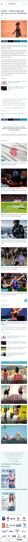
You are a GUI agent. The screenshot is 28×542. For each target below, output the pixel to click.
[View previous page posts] (13, 95)
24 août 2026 (4, 296)
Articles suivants (6, 333)
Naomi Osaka (14, 113)
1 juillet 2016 (5, 442)
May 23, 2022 (22, 108)
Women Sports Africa (19, 452)
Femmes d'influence (6, 406)
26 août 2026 (10, 84)
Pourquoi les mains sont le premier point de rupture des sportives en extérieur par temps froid (14, 241)
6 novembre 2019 (6, 382)
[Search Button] (25, 300)
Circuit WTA (6, 113)
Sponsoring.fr (17, 454)
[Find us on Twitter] (9, 461)
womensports (5, 18)
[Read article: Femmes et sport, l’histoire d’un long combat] (14, 434)
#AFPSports (8, 105)
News (3, 185)
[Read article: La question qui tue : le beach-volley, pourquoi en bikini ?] (14, 374)
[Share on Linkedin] (24, 41)
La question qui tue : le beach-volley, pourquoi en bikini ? (12, 379)
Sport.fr (8, 454)
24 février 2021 (5, 422)
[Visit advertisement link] (14, 540)
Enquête (4, 366)
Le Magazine (24, 3)
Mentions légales (19, 455)
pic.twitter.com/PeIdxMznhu (18, 105)
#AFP (3, 105)
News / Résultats (6, 319)
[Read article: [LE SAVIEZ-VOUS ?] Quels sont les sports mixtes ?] (14, 394)
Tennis (3, 115)
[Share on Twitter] (11, 41)
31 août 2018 (5, 402)
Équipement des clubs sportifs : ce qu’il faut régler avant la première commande (16, 348)
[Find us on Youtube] (16, 461)
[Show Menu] (1, 4)
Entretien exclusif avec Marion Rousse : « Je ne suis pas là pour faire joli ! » (13, 419)
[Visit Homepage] (12, 4)
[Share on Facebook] (4, 41)
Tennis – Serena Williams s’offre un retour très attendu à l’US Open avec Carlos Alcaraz (17, 88)
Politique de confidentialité (9, 455)
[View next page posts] (15, 95)
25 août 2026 (4, 245)
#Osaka (16, 99)
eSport (12, 454)
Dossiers (4, 426)
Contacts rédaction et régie (8, 452)
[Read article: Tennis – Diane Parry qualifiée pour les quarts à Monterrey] (14, 314)
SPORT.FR (7, 110)
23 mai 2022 (12, 18)
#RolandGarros (14, 100)
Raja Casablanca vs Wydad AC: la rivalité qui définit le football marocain (17, 82)
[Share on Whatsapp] (17, 41)
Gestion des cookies (14, 459)
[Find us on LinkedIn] (18, 461)
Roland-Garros (21, 113)
